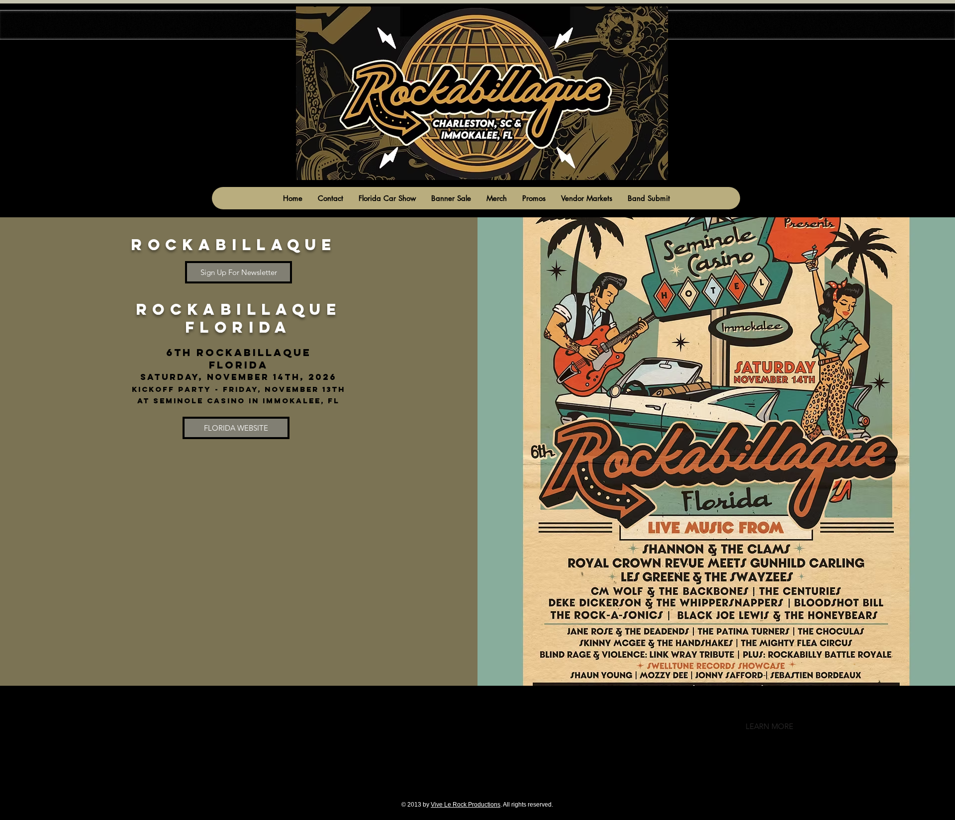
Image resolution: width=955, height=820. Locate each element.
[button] (769, 726)
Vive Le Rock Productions (465, 804)
